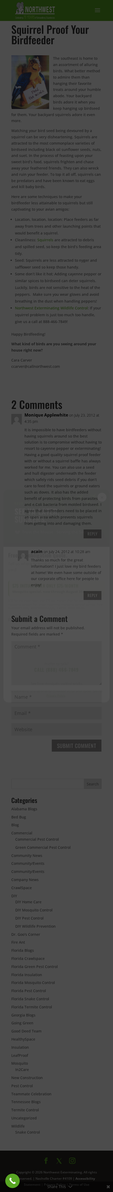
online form (41, 620)
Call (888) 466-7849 (56, 669)
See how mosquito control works (56, 683)
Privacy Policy (56, 695)
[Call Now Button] (12, 1181)
